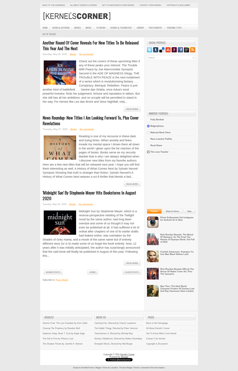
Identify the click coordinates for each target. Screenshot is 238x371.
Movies (77, 27)
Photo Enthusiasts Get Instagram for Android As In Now (176, 218)
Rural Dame (156, 145)
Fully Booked (157, 119)
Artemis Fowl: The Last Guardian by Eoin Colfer (65, 323)
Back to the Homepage (54, 5)
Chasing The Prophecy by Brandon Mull (61, 328)
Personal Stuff (174, 27)
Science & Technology (121, 27)
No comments (86, 54)
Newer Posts (53, 272)
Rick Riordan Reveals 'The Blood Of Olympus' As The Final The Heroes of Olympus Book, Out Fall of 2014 (177, 238)
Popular (154, 211)
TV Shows (100, 27)
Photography (155, 27)
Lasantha (114, 368)
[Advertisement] (158, 16)
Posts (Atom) (62, 280)
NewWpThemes (87, 368)
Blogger (124, 357)
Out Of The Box (49, 34)
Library (140, 27)
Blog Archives (172, 211)
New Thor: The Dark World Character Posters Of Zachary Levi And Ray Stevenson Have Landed (177, 288)
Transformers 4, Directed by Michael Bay (113, 333)
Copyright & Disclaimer (178, 5)
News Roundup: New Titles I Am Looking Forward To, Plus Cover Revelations (91, 120)
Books (73, 54)
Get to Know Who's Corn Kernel (118, 5)
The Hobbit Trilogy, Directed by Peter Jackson (116, 328)
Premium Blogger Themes (129, 368)
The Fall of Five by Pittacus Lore (58, 338)
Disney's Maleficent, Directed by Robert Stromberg (118, 338)
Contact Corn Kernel (150, 5)
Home (45, 27)
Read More (132, 109)
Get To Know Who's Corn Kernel (161, 333)
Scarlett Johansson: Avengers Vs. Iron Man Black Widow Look (177, 253)
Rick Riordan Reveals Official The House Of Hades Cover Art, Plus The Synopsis (177, 271)
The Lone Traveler (159, 152)
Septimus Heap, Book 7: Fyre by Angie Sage (64, 333)
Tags (189, 211)
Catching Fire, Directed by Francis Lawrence (115, 323)
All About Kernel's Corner (83, 5)
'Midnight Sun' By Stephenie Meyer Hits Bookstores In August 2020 (89, 195)
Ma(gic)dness (157, 126)
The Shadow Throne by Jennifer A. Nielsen (63, 344)
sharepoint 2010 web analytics (153, 368)
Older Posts (132, 272)
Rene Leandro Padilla (161, 139)
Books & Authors (60, 27)
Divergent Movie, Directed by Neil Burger (113, 344)
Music (88, 27)
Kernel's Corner (127, 354)
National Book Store (160, 132)
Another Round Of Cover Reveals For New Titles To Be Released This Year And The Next (91, 45)
